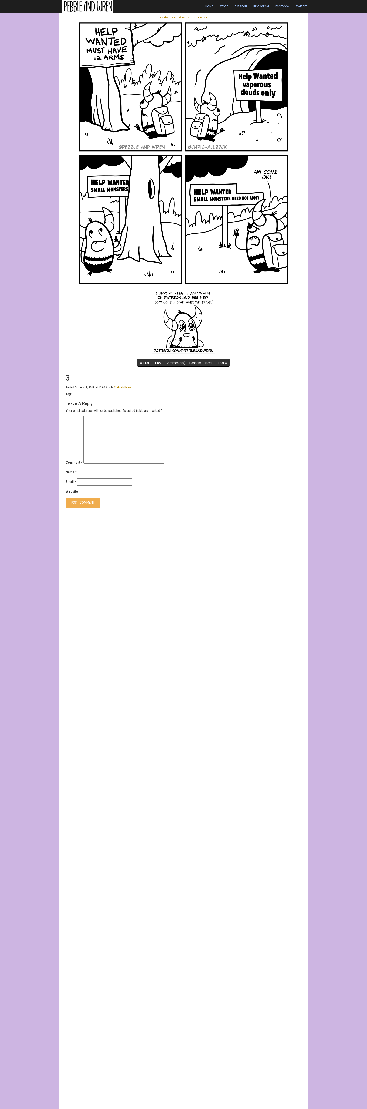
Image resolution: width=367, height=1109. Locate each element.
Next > (192, 17)
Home (209, 6)
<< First (164, 17)
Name (71, 472)
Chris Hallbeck (122, 387)
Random (195, 363)
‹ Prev (157, 363)
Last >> (202, 17)
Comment (74, 462)
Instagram (261, 6)
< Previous (178, 17)
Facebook (282, 6)
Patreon (241, 6)
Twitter (302, 6)
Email (71, 482)
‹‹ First (144, 363)
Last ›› (222, 363)
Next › (209, 363)
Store (224, 6)
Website (72, 491)
